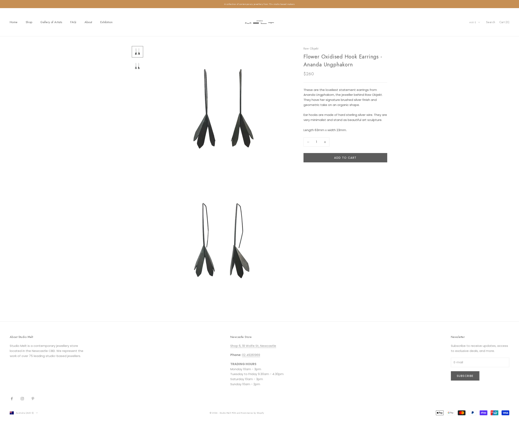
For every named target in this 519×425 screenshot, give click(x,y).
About (88, 22)
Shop (29, 22)
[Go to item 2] (137, 66)
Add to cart (345, 158)
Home (14, 22)
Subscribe (465, 376)
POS (234, 412)
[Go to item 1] (137, 51)
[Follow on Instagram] (22, 399)
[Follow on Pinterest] (33, 399)
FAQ (73, 22)
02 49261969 (251, 355)
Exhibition (106, 22)
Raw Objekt (310, 48)
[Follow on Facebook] (12, 399)
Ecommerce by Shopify (252, 412)
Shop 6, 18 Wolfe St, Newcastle (253, 346)
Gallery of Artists (51, 22)
